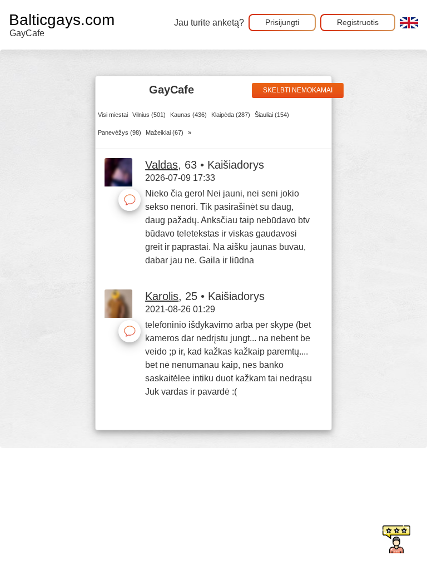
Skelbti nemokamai (297, 90)
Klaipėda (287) (230, 114)
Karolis (161, 296)
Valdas (161, 165)
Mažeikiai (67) (164, 132)
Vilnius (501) (149, 114)
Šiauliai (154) (272, 114)
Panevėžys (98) (119, 132)
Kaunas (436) (188, 114)
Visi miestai (113, 114)
